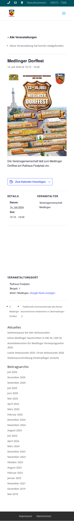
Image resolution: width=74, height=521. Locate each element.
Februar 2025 (15, 414)
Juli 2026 (12, 372)
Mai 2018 (12, 494)
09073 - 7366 (58, 2)
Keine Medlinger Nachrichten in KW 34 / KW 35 (34, 338)
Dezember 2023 (16, 451)
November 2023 (16, 457)
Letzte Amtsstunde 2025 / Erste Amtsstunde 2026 (35, 352)
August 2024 (14, 430)
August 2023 (14, 467)
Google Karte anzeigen (42, 293)
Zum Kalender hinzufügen (30, 181)
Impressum (25, 516)
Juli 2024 (12, 435)
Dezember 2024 (16, 419)
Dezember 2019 (16, 488)
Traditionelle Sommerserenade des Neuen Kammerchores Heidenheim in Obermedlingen (42, 309)
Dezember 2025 (16, 377)
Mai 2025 (12, 398)
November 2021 (16, 483)
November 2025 (16, 382)
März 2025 (13, 409)
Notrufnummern (36, 2)
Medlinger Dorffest (14, 314)
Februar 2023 (15, 472)
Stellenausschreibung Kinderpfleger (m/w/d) (33, 358)
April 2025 (13, 403)
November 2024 (16, 425)
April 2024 (13, 441)
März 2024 (13, 446)
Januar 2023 (14, 478)
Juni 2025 (12, 393)
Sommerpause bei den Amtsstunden (28, 332)
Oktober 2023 (15, 462)
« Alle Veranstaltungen (22, 37)
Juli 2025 (12, 388)
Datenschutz (43, 516)
